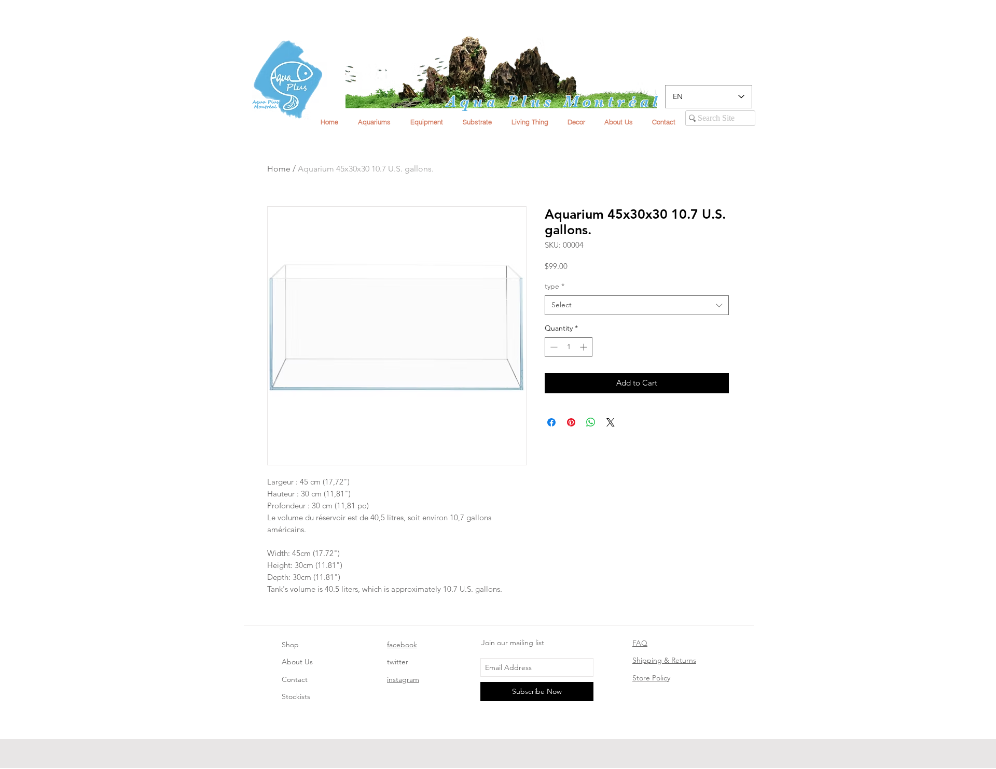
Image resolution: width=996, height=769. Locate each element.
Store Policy (651, 677)
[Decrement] (552, 347)
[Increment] (584, 347)
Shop (290, 644)
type (554, 286)
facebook (402, 644)
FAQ (639, 643)
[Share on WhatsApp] (591, 422)
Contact (295, 679)
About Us (297, 661)
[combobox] (637, 305)
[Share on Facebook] (551, 422)
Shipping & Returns (664, 660)
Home (278, 169)
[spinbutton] (568, 347)
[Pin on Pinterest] (571, 422)
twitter (397, 661)
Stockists (296, 696)
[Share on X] (610, 422)
